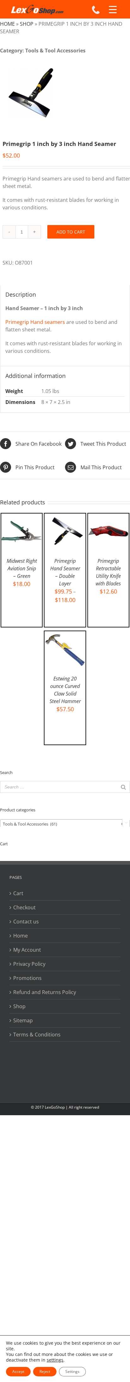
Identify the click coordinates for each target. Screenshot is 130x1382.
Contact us (26, 921)
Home (7, 23)
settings (55, 1360)
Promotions (27, 978)
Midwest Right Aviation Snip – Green (22, 568)
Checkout (24, 907)
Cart (18, 893)
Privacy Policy (29, 963)
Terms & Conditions (37, 1034)
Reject (44, 1371)
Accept (18, 1371)
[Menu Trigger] (112, 9)
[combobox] (65, 823)
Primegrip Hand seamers (35, 322)
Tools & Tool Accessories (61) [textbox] (63, 824)
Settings (72, 1371)
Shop (26, 23)
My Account (27, 949)
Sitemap (23, 1020)
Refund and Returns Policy (44, 992)
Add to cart (70, 232)
